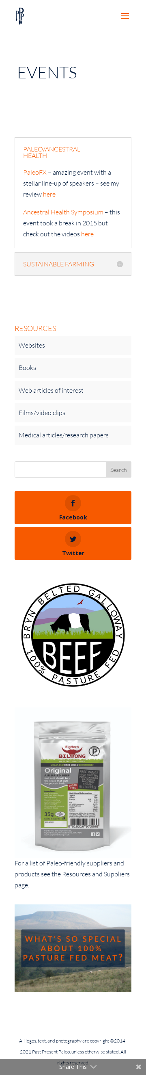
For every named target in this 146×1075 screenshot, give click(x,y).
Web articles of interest (51, 390)
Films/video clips (42, 413)
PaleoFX (35, 172)
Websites (32, 345)
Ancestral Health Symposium (63, 212)
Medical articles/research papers (64, 435)
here (49, 194)
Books (27, 367)
